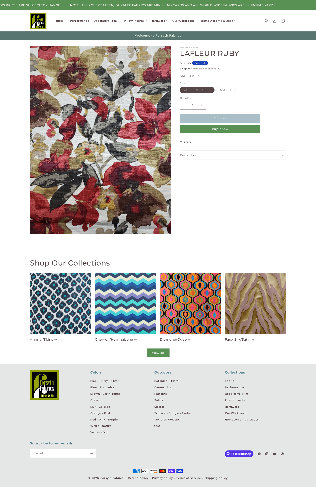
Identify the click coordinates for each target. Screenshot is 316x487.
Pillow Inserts (235, 400)
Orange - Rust (100, 413)
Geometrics (162, 387)
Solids (158, 400)
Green (94, 400)
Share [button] (187, 141)
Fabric (229, 381)
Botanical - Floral (166, 381)
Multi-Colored (100, 406)
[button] (60, 21)
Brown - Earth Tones (105, 393)
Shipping (185, 68)
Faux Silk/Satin (238, 340)
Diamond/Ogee (173, 340)
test (157, 426)
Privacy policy (162, 478)
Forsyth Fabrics (112, 478)
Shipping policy (216, 478)
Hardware (232, 406)
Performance (234, 387)
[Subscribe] (92, 453)
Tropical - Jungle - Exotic (172, 413)
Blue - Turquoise (102, 387)
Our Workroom (236, 413)
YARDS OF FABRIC (199, 90)
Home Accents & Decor (242, 419)
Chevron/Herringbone (114, 340)
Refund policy (138, 478)
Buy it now (220, 129)
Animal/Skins (41, 340)
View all (158, 353)
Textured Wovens (167, 419)
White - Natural (101, 426)
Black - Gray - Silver (104, 381)
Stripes (159, 406)
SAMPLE (228, 90)
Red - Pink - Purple (104, 419)
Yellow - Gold (100, 432)
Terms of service (188, 478)
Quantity (185, 97)
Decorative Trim (236, 393)
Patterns (160, 393)
